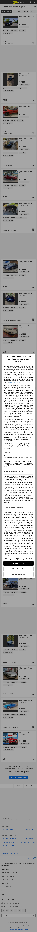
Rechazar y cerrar (18, 574)
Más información (18, 569)
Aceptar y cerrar (18, 563)
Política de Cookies (14, 382)
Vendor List (30, 559)
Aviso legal (21, 559)
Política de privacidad (10, 559)
